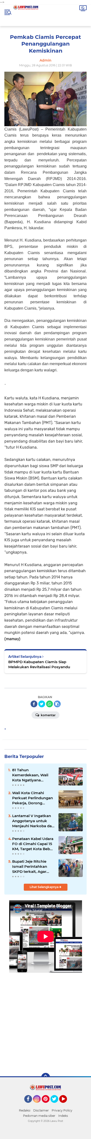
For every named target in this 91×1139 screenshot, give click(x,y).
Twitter (56, 1105)
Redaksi (24, 1110)
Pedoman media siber (39, 1116)
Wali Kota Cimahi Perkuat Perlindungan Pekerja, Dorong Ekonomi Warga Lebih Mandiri (32, 798)
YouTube (66, 1105)
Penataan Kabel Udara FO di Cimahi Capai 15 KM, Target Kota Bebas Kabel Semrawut (33, 843)
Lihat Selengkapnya (44, 887)
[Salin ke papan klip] (57, 704)
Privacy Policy (62, 1110)
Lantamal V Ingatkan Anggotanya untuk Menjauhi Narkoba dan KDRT (33, 820)
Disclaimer (41, 1110)
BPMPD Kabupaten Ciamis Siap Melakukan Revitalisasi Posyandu (39, 664)
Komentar (48, 715)
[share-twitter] (41, 704)
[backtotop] (45, 1077)
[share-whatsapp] (49, 704)
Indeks (63, 1116)
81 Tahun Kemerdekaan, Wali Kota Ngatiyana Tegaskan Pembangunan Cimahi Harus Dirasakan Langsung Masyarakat (33, 775)
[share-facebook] (34, 704)
